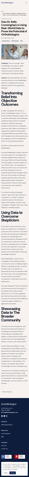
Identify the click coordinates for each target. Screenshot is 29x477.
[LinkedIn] (4, 416)
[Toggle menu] (26, 2)
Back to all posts (7, 391)
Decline (6, 473)
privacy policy (8, 469)
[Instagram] (6, 416)
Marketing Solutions (6, 425)
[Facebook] (2, 416)
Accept (13, 473)
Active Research (5, 433)
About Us (4, 445)
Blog (2, 11)
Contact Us (4, 449)
